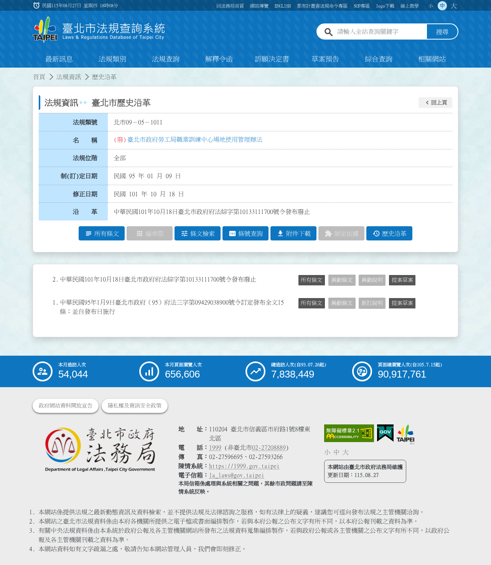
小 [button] (430, 5)
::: (4, 72)
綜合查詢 (378, 59)
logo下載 (385, 5)
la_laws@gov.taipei (236, 475)
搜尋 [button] (442, 32)
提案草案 (402, 280)
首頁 (39, 77)
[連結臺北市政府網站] (405, 434)
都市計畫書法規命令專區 (322, 5)
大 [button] (454, 6)
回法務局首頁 (230, 5)
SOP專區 (362, 5)
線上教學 (409, 5)
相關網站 (432, 59)
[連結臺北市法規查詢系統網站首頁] (99, 30)
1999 (215, 447)
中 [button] (442, 5)
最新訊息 (59, 59)
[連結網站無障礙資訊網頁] (349, 433)
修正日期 (85, 194)
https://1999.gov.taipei (244, 466)
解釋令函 (219, 59)
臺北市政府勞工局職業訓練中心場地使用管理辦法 (194, 139)
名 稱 (85, 140)
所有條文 (311, 280)
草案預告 (325, 59)
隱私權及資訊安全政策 (134, 405)
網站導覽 (259, 5)
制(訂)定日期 (79, 176)
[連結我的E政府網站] (385, 433)
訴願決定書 (272, 59)
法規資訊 (68, 77)
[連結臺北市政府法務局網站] (100, 449)
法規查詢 (166, 59)
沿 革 (85, 212)
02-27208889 (269, 447)
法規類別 (112, 59)
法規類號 (85, 122)
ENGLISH (283, 5)
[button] (435, 102)
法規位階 (85, 158)
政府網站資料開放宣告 (65, 405)
